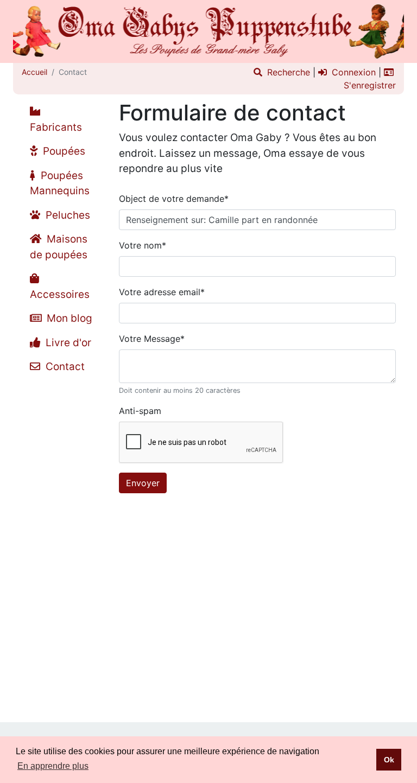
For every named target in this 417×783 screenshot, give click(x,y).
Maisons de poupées (58, 247)
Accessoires (60, 294)
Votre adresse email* (162, 292)
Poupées (62, 151)
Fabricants (56, 127)
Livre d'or (67, 342)
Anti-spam (140, 410)
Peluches (66, 215)
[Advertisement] (62, 542)
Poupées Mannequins (60, 183)
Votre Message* (152, 338)
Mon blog (68, 318)
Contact (64, 366)
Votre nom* (142, 245)
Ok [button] (389, 759)
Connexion (352, 72)
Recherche (287, 72)
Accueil (34, 72)
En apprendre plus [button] (53, 766)
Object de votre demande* (174, 198)
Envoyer (143, 483)
